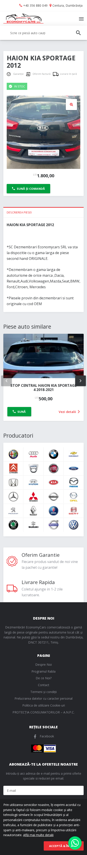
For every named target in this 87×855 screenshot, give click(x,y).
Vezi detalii (68, 412)
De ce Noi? (44, 678)
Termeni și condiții (43, 692)
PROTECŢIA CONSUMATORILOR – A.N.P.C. (43, 712)
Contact (43, 685)
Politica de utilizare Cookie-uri (43, 705)
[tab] (43, 212)
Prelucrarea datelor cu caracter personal (43, 698)
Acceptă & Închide (63, 846)
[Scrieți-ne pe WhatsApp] (75, 843)
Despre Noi (43, 664)
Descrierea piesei (19, 212)
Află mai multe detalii (38, 835)
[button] (71, 104)
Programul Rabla (43, 671)
